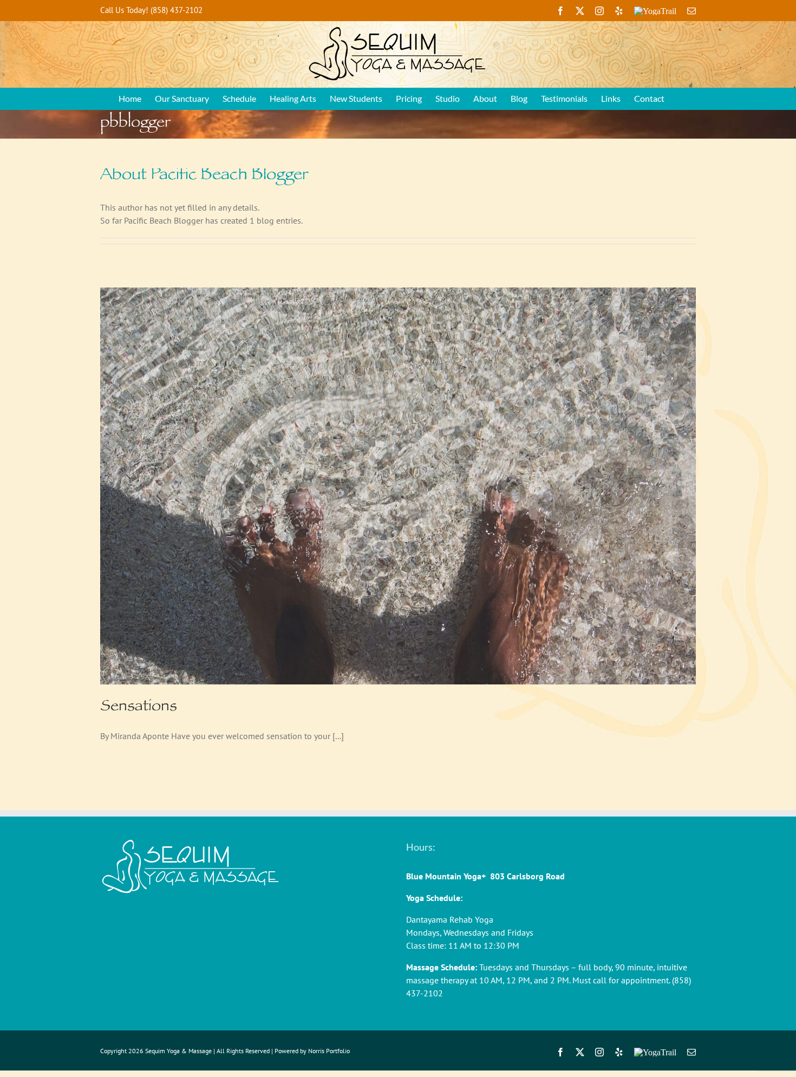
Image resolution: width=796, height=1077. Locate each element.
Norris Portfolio (329, 1051)
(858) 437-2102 (177, 10)
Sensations (138, 708)
